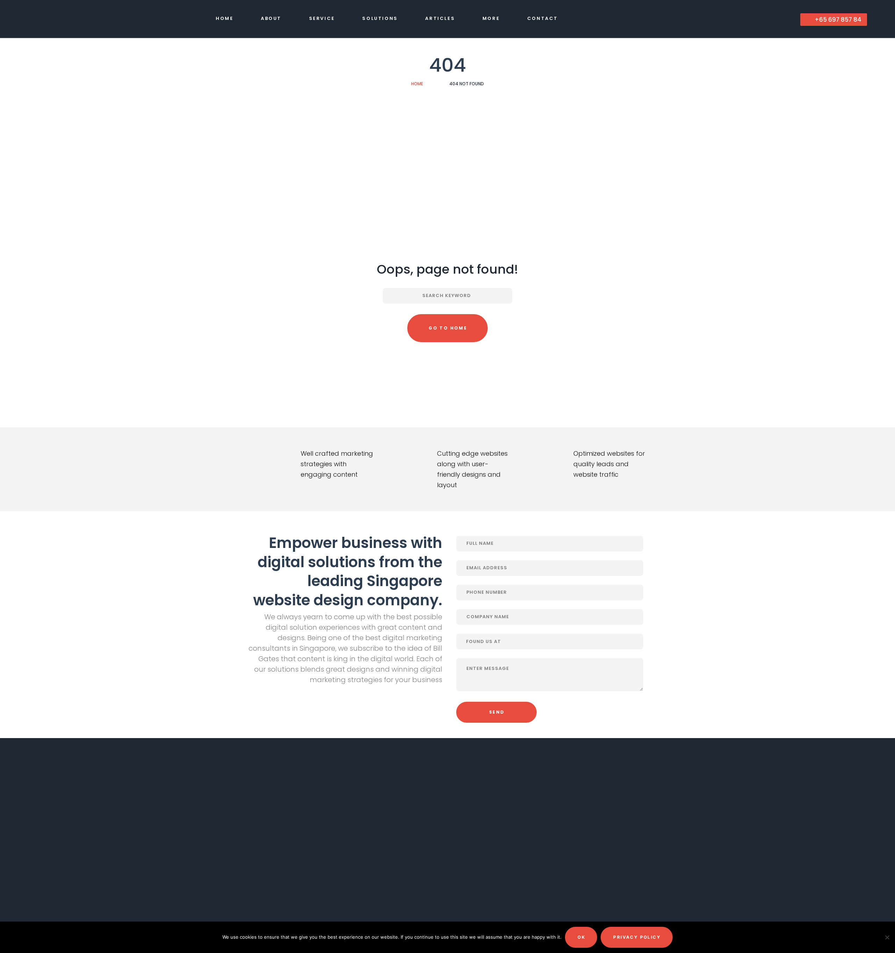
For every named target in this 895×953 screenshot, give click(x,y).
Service (322, 18)
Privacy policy (637, 937)
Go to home (448, 328)
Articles (440, 18)
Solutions (380, 18)
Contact (542, 18)
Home (224, 18)
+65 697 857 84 (837, 19)
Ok (581, 937)
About (271, 18)
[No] (886, 937)
